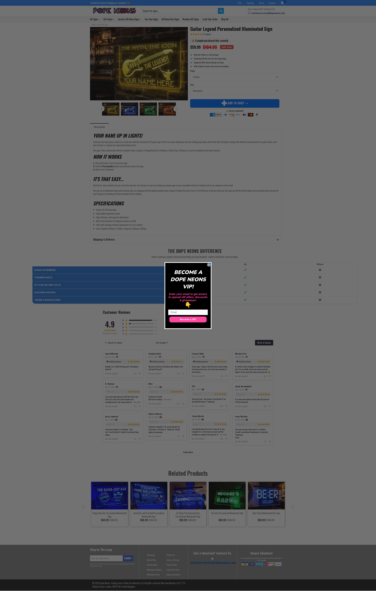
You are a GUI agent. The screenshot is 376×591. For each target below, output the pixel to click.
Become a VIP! (188, 319)
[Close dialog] (208, 264)
